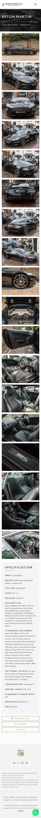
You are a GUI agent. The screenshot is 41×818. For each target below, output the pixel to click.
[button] (35, 813)
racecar (20, 811)
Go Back (21, 729)
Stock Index (21, 724)
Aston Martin (21, 21)
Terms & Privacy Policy (24, 808)
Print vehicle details (21, 718)
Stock (11, 21)
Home (4, 21)
